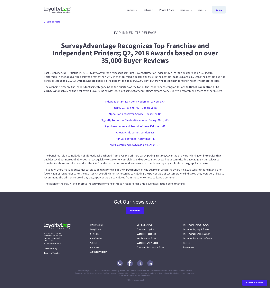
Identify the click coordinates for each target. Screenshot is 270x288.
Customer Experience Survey (196, 233)
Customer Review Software (196, 224)
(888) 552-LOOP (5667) (52, 238)
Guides (93, 242)
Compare (94, 247)
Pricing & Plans (166, 9)
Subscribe (135, 210)
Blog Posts (95, 229)
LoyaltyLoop (57, 10)
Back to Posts (53, 21)
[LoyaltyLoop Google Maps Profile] (120, 263)
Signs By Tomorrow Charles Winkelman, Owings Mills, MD (135, 120)
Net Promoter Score (146, 238)
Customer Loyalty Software (196, 229)
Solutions (95, 233)
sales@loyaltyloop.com (52, 243)
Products (130, 9)
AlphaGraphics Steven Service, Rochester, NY (135, 114)
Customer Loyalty (145, 229)
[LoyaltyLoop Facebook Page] (130, 263)
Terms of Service (52, 253)
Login (219, 9)
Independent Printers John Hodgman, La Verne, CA (135, 101)
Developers (188, 247)
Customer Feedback (146, 233)
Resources (184, 9)
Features (147, 9)
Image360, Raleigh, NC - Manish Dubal (135, 107)
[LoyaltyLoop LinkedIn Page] (150, 263)
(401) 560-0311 (49, 241)
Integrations (96, 224)
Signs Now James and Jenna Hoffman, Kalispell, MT (135, 126)
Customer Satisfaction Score (150, 247)
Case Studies (96, 238)
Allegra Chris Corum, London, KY (135, 132)
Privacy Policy (50, 248)
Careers (186, 242)
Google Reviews (144, 224)
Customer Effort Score (147, 242)
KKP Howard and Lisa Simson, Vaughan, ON (135, 145)
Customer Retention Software (197, 238)
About (200, 9)
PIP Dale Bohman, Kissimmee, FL (135, 138)
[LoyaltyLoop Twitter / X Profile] (140, 263)
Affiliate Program (98, 251)
